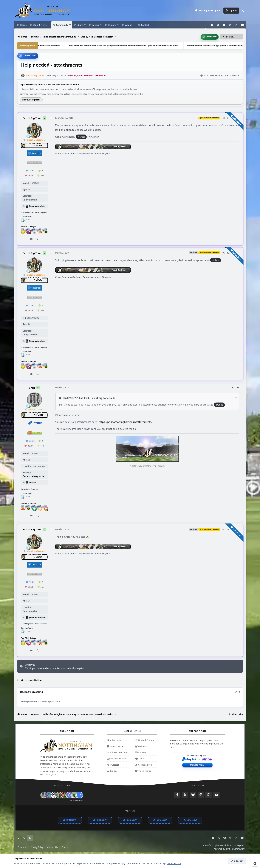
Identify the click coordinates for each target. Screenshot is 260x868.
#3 (238, 387)
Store (141, 758)
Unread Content (146, 739)
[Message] (31, 239)
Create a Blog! (145, 764)
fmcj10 (32, 482)
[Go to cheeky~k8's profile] (49, 795)
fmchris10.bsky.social (33, 476)
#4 (228, 529)
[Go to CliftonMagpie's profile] (69, 795)
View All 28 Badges (28, 226)
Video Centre (144, 770)
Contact (142, 752)
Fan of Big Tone (32, 118)
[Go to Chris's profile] (34, 399)
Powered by (229, 848)
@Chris (81, 136)
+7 (79, 794)
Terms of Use (174, 863)
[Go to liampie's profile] (64, 795)
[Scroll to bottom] (255, 863)
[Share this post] (223, 117)
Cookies (65, 847)
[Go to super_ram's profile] (54, 795)
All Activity (115, 739)
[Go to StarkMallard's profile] (74, 795)
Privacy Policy (37, 847)
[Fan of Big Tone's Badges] (23, 220)
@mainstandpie (37, 206)
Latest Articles (116, 746)
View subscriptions (31, 99)
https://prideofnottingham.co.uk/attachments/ (125, 422)
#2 (228, 252)
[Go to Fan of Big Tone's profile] (23, 75)
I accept (238, 860)
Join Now (71, 820)
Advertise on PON (118, 752)
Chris (32, 387)
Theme (21, 847)
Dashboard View (118, 758)
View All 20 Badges (28, 503)
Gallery (113, 770)
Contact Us (52, 847)
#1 (228, 117)
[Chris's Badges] (23, 497)
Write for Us (144, 746)
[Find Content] (37, 239)
